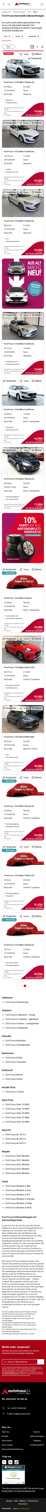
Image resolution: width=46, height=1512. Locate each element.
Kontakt (5, 1436)
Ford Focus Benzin (14, 1074)
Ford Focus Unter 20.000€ (17, 1113)
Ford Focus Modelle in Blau (18, 1186)
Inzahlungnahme (37, 1445)
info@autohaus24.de (21, 1414)
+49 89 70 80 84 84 (18, 1408)
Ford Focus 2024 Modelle (17, 1173)
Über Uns (5, 1432)
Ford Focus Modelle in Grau (18, 1190)
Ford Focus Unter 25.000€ (17, 1117)
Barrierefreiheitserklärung (12, 1449)
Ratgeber (37, 1441)
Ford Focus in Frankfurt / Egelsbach (21, 1019)
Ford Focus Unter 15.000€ (17, 1109)
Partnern (22, 1372)
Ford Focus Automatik (15, 1040)
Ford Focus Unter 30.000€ (17, 1122)
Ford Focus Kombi (13, 1057)
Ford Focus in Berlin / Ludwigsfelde (22, 1023)
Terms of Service (24, 1491)
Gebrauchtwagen (37, 1436)
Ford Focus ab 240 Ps (15, 1139)
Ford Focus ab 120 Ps (15, 1134)
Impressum (23, 1504)
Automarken (7, 1441)
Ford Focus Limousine (15, 1062)
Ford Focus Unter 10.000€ (17, 1104)
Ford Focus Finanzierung (16, 1002)
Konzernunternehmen (8, 1372)
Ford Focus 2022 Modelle (17, 1164)
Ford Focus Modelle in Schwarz (20, 1199)
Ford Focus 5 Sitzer (14, 1092)
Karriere (36, 1432)
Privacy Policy (7, 1491)
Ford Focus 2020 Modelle (17, 1156)
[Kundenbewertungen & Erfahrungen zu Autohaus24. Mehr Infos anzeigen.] (13, 1474)
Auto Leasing (7, 1445)
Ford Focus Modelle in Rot (17, 1194)
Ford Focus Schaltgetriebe (17, 1045)
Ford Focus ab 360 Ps (15, 1143)
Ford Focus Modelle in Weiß (18, 1207)
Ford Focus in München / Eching (20, 1015)
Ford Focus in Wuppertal (16, 1028)
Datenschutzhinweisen (11, 1373)
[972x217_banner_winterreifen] (23, 538)
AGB (16, 1501)
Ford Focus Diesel (13, 1079)
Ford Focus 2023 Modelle (17, 1169)
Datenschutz (33, 1501)
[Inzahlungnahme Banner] (23, 283)
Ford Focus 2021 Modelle (17, 1160)
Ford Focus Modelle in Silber (18, 1203)
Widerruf (22, 1501)
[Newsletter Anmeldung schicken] (40, 1361)
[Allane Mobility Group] (21, 1508)
